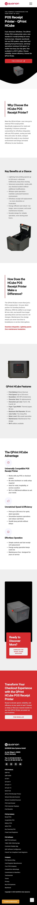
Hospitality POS (9, 820)
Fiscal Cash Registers (11, 832)
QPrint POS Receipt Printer (13, 794)
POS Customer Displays (12, 806)
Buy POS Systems (10, 884)
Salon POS (8, 826)
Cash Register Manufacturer (13, 863)
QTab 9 (7, 778)
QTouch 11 (8, 784)
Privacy (7, 881)
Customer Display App (11, 846)
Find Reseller (18, 717)
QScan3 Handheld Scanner (13, 800)
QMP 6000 (8, 775)
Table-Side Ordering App (12, 843)
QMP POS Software (10, 840)
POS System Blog (10, 860)
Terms (7, 878)
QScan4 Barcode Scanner (12, 797)
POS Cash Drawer (10, 803)
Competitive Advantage (12, 869)
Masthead (8, 887)
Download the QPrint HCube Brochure (18, 651)
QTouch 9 (8, 781)
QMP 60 (7, 772)
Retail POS (8, 817)
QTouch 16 (8, 788)
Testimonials (9, 875)
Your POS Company (11, 866)
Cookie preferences (10, 901)
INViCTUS (8, 791)
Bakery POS (8, 823)
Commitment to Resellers (12, 872)
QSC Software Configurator (13, 849)
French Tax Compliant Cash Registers (16, 852)
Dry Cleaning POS (10, 829)
